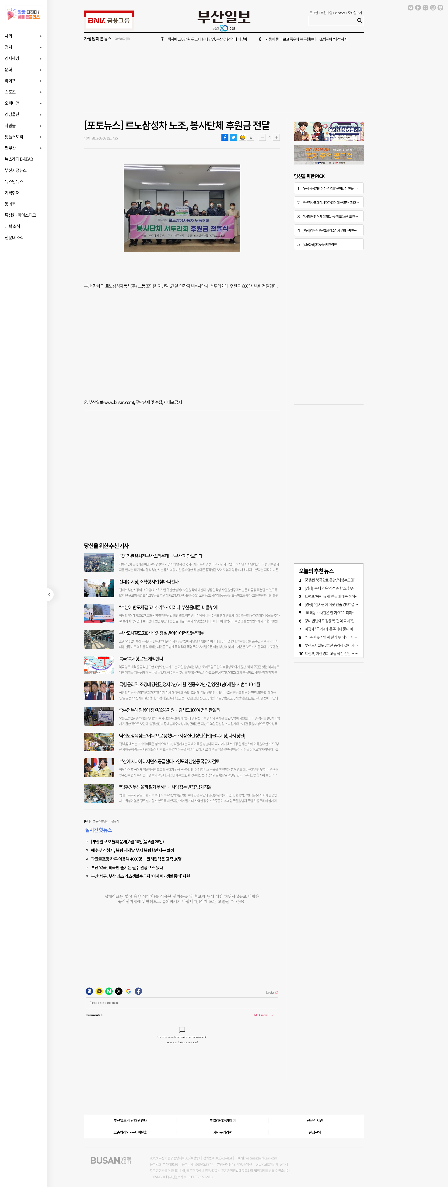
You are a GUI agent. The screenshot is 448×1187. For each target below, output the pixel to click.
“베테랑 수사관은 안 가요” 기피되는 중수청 (335, 612)
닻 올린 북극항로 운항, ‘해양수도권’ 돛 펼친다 (337, 580)
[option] (252, 39)
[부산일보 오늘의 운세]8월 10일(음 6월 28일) (127, 841)
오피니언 (12, 103)
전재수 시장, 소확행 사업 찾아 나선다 (148, 581)
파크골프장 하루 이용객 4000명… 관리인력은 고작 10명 (136, 859)
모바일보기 (355, 12)
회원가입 (326, 12)
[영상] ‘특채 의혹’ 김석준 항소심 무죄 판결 (334, 588)
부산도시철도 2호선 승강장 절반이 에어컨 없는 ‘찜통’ (161, 633)
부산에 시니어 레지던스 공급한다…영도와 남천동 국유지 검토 (169, 761)
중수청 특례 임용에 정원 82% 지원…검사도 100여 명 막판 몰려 (169, 710)
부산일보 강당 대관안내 (130, 1120)
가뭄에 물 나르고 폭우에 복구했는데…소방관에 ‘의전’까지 (306, 39)
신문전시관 (315, 1120)
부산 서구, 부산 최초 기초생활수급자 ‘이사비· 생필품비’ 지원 (140, 876)
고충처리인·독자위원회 (130, 1132)
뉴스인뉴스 (14, 181)
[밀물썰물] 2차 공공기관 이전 (319, 244)
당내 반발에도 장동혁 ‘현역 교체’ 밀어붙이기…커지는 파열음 (348, 620)
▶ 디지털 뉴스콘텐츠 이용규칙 (101, 821)
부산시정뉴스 (16, 170)
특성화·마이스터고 (20, 215)
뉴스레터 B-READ (19, 159)
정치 (8, 47)
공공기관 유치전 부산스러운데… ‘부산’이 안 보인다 (160, 556)
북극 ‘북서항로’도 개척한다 (141, 658)
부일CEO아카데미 (222, 1120)
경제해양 (12, 58)
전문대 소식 (14, 237)
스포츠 (10, 92)
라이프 (10, 80)
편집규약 (314, 1132)
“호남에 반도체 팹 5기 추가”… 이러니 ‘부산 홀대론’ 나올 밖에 (168, 607)
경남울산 (12, 114)
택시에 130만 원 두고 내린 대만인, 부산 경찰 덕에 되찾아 (207, 39)
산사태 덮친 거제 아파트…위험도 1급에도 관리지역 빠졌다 (336, 216)
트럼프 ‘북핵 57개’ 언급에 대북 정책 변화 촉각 (337, 596)
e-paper (340, 12)
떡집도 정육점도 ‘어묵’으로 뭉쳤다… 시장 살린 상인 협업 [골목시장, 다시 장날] (182, 735)
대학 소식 (12, 226)
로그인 (313, 12)
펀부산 (10, 148)
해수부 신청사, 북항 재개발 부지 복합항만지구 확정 (132, 850)
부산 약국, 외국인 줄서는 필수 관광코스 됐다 (127, 867)
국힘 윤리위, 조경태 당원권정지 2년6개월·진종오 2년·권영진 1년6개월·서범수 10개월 (189, 684)
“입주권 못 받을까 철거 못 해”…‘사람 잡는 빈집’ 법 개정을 (165, 787)
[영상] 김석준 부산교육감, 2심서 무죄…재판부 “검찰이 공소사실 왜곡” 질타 (346, 230)
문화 (8, 69)
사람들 (10, 125)
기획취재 (12, 192)
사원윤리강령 (222, 1132)
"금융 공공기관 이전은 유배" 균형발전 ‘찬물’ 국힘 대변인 (335, 188)
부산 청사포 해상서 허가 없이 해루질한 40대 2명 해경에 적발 (337, 202)
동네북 (10, 204)
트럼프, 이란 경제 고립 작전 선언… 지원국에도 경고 (341, 653)
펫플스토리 (14, 136)
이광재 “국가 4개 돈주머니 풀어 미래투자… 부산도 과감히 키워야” (352, 629)
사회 (8, 36)
